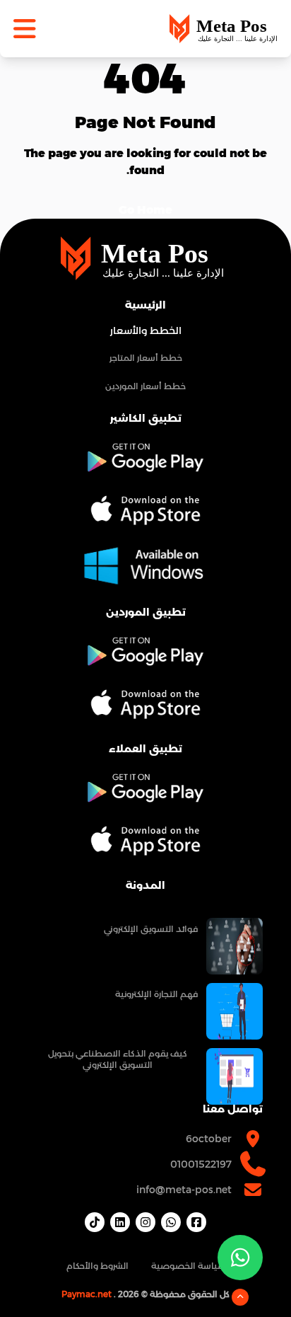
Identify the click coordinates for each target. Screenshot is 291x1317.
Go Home (145, 210)
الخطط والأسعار (146, 330)
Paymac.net (86, 1294)
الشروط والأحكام (97, 1265)
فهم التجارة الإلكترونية (156, 994)
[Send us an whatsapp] (240, 1257)
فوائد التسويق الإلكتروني (151, 929)
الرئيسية (145, 305)
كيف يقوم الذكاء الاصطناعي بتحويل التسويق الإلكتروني (117, 1059)
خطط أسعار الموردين (145, 386)
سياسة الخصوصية (188, 1265)
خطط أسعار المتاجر (145, 357)
